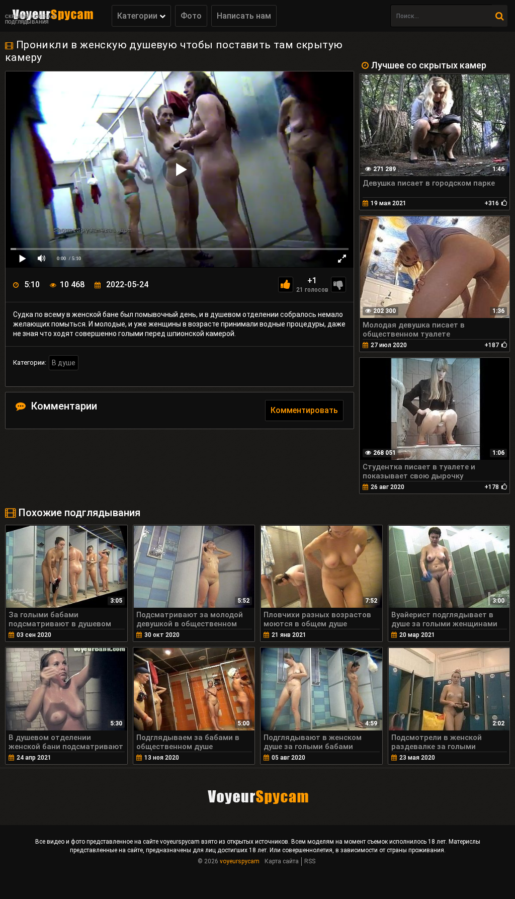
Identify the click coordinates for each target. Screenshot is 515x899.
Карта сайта (282, 861)
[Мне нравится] (285, 284)
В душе (63, 363)
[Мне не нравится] (338, 284)
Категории (138, 16)
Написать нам (244, 16)
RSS (309, 861)
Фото (191, 16)
